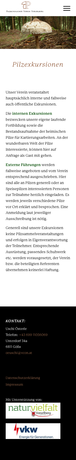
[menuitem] (55, 8)
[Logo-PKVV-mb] (31, 8)
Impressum (14, 384)
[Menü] (64, 8)
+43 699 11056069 (33, 335)
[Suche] (55, 8)
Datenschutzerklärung (23, 378)
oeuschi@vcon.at (19, 353)
